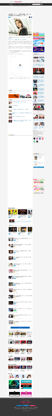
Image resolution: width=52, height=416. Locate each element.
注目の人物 (10, 373)
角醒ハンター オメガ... (11, 305)
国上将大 (16, 305)
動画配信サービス (41, 38)
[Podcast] (34, 141)
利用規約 (23, 407)
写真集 (39, 132)
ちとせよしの (10, 267)
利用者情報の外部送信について (33, 408)
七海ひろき (13, 299)
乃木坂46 (41, 132)
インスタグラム (12, 254)
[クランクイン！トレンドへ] (37, 1)
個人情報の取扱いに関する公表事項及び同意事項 (21, 408)
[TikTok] (37, 141)
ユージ (9, 254)
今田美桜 (34, 132)
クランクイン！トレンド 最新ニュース (14, 330)
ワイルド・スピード (10, 318)
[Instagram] (37, 139)
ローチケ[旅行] (25, 405)
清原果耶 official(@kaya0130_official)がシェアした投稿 (20, 76)
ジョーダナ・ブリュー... (19, 318)
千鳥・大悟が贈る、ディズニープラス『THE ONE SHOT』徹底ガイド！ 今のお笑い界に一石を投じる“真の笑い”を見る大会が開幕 (23, 222)
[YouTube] (42, 139)
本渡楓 (16, 312)
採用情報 (27, 407)
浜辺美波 (37, 132)
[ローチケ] (41, 1)
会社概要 (15, 407)
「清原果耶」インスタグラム (12, 92)
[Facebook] (40, 139)
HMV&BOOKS (32, 405)
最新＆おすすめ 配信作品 (12, 364)
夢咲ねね (15, 299)
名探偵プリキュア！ (10, 312)
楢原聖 (14, 305)
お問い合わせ (30, 407)
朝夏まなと (10, 299)
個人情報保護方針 (36, 407)
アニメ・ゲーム (42, 35)
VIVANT (9, 235)
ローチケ (19, 405)
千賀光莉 (14, 312)
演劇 (36, 35)
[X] (34, 139)
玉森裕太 (23, 235)
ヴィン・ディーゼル (15, 318)
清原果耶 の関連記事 (11, 208)
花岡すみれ (12, 235)
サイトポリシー (19, 407)
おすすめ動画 (10, 356)
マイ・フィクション (20, 235)
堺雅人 (31, 235)
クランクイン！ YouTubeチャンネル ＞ (40, 110)
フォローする (14, 395)
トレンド (36, 38)
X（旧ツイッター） (13, 267)
